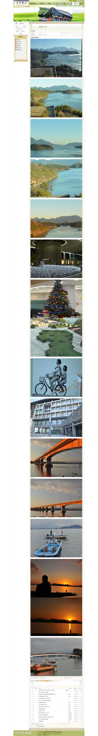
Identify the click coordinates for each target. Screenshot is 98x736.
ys (68, 690)
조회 (80, 688)
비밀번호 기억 (20, 28)
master (69, 694)
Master (40, 33)
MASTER (70, 712)
